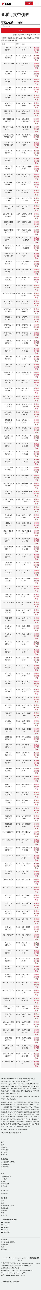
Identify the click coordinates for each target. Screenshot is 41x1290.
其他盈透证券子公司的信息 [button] (11, 1281)
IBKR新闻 (4, 1210)
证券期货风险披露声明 (18, 1121)
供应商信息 (4, 1193)
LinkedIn (6, 1227)
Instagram (6, 1225)
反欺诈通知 (4, 1239)
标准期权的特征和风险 (8, 1104)
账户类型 (4, 1152)
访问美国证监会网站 (23, 1129)
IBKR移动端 (5, 1167)
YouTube (6, 1232)
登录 (2, 1145)
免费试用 (4, 1154)
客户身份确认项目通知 (8, 1242)
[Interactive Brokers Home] (6, 3)
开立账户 (29, 3)
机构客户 (4, 1181)
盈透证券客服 (12, 1107)
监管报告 (4, 1215)
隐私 (2, 1247)
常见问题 (4, 1186)
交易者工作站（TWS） (8, 1162)
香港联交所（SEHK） (22, 1265)
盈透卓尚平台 (5, 1164)
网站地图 (4, 1249)
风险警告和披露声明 (24, 1126)
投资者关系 (4, 1208)
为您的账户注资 (6, 1176)
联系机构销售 (5, 1184)
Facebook (6, 1222)
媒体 (2, 1213)
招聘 (2, 1203)
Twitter (5, 1230)
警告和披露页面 (17, 1109)
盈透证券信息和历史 (7, 1205)
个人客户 (4, 1179)
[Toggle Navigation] (36, 3)
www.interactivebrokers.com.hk (15, 1275)
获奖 (2, 1201)
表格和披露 (4, 1244)
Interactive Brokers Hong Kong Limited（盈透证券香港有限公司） (20, 1259)
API (2, 1169)
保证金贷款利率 (7, 1117)
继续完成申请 (5, 1150)
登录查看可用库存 (36, 50)
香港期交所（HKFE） (8, 1268)
